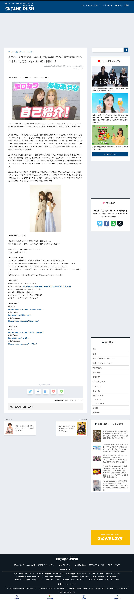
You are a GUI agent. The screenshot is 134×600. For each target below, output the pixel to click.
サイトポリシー (66, 565)
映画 (94, 354)
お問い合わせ (107, 5)
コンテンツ (97, 386)
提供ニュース (98, 396)
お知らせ (96, 412)
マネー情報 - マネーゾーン (79, 576)
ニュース (96, 391)
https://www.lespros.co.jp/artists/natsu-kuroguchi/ (26, 332)
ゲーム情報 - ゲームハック (77, 574)
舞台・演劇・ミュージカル (103, 359)
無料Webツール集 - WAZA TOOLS (81, 588)
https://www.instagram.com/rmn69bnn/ (22, 344)
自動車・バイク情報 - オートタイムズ (29, 580)
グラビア (96, 377)
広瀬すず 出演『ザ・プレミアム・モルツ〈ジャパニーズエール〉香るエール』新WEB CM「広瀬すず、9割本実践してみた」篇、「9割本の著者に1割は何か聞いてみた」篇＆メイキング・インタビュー (110, 118)
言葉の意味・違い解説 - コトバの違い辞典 (112, 588)
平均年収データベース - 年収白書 (52, 588)
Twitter (100, 226)
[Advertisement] (67, 29)
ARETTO (98, 400)
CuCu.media (99, 403)
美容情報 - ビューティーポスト (28, 576)
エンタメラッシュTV (110, 154)
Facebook (106, 226)
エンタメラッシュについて (90, 5)
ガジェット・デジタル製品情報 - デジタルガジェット (66, 580)
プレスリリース (99, 382)
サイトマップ (115, 565)
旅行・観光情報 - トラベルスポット (105, 576)
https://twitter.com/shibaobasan (19, 315)
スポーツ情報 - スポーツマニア (55, 576)
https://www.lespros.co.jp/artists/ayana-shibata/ (25, 309)
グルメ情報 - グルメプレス (24, 574)
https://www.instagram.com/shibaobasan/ (23, 321)
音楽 (94, 349)
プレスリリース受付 (122, 5)
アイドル (96, 372)
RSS (120, 226)
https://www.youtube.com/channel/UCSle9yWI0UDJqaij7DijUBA (47, 286)
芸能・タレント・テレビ (74, 400)
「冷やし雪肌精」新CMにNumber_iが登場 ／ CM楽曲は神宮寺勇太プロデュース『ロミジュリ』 (110, 89)
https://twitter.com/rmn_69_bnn (19, 338)
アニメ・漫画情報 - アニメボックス (50, 574)
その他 (95, 408)
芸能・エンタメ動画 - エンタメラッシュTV (104, 580)
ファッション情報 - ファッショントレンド (105, 574)
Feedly (113, 226)
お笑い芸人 (97, 368)
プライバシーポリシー (48, 565)
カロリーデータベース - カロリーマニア (22, 588)
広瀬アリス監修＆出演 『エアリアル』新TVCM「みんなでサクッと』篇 (110, 148)
